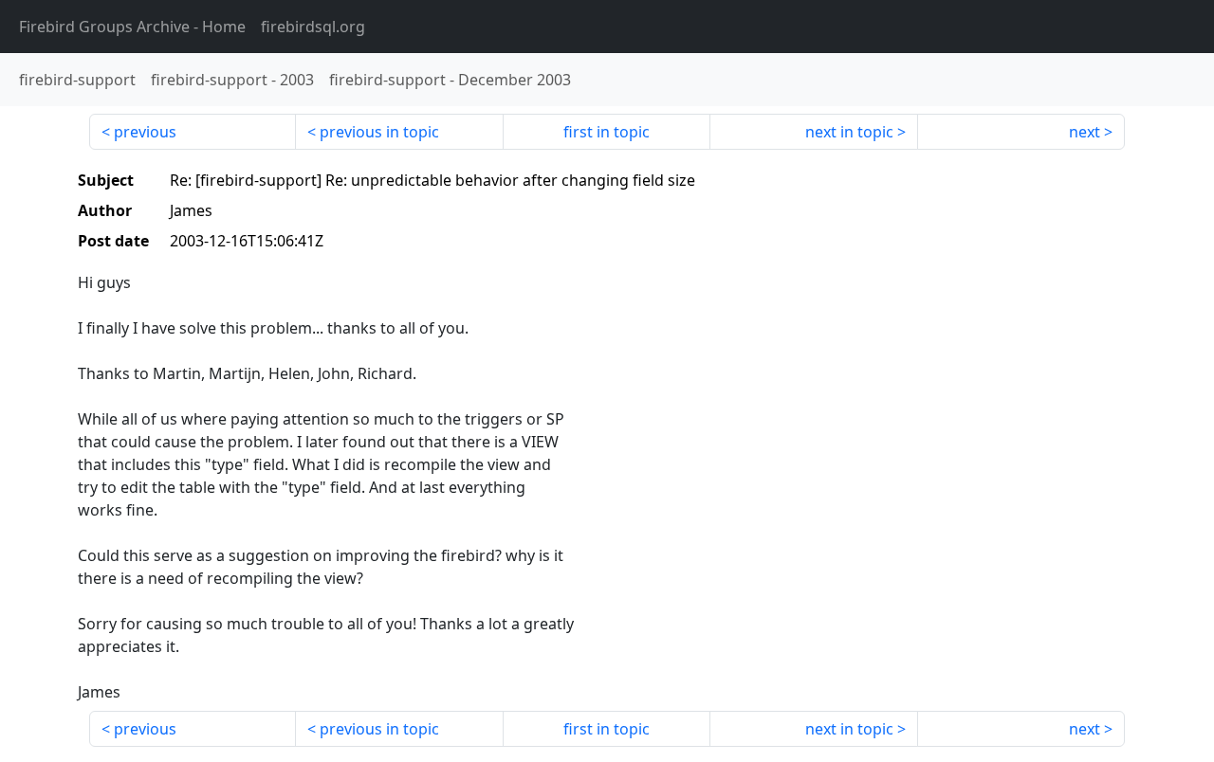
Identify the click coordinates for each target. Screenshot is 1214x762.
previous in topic (379, 131)
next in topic (849, 131)
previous (145, 131)
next (1084, 131)
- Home (132, 26)
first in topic (606, 131)
